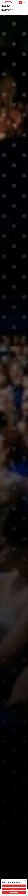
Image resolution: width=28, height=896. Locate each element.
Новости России (5, 5)
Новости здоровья (6, 10)
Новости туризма (6, 12)
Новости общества (6, 8)
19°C (20, 2)
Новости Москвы (6, 6)
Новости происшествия (7, 9)
